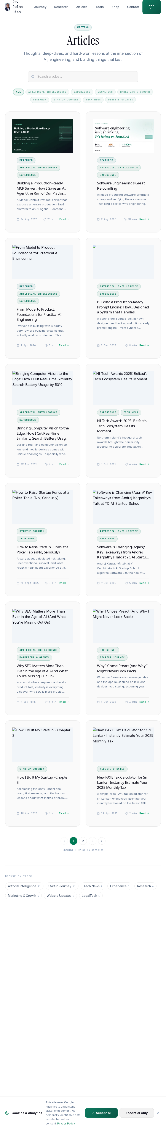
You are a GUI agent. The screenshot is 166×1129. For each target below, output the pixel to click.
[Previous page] (64, 841)
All (18, 91)
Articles (82, 7)
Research (61, 7)
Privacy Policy (66, 1123)
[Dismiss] (158, 1112)
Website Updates (120, 99)
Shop (115, 7)
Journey (40, 7)
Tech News (93, 99)
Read (62, 219)
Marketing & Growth (135, 91)
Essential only (137, 1113)
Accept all (104, 1113)
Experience (82, 91)
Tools (99, 7)
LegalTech (105, 91)
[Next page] (101, 841)
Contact (133, 7)
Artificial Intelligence (47, 91)
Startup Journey (66, 99)
